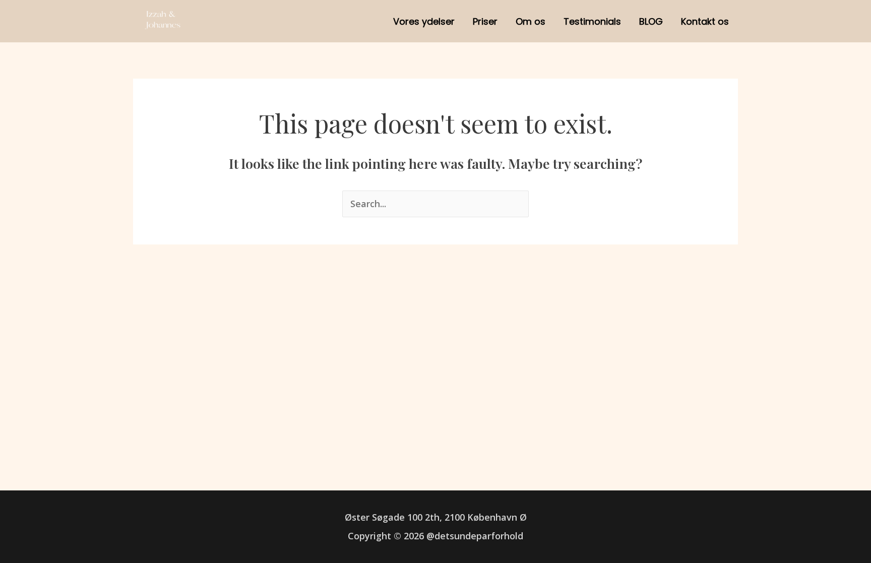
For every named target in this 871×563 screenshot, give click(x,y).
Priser (485, 21)
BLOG (651, 21)
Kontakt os (705, 21)
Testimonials (592, 21)
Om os (530, 21)
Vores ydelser (424, 21)
